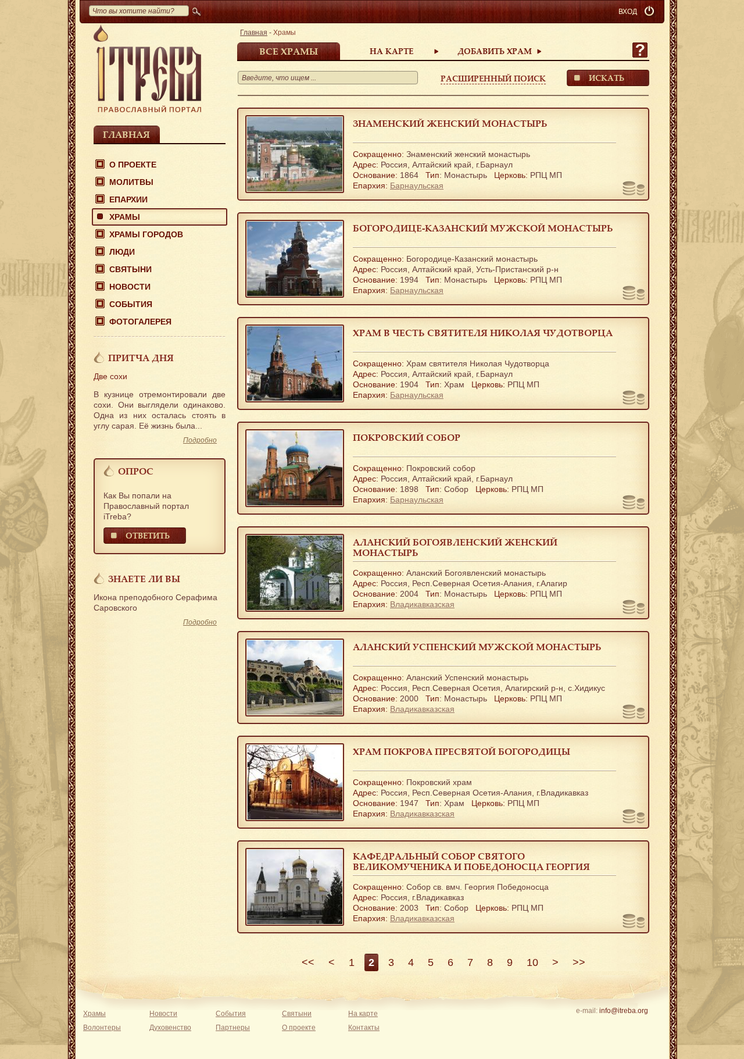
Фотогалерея (140, 321)
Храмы (124, 217)
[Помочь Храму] (634, 189)
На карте (391, 50)
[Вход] (650, 11)
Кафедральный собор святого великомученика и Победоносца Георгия (471, 861)
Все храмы (288, 51)
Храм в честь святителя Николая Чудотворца (483, 332)
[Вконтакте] (587, 1025)
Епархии (128, 199)
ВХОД (627, 12)
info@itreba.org (623, 1011)
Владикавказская (422, 604)
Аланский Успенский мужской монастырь (477, 646)
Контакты (364, 1028)
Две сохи (110, 376)
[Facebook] (605, 1025)
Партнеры (233, 1028)
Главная (126, 134)
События (130, 304)
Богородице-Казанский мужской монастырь (483, 228)
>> (579, 962)
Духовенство (170, 1028)
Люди (122, 251)
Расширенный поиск (493, 78)
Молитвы (131, 182)
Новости (130, 286)
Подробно (200, 440)
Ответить (148, 535)
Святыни (130, 269)
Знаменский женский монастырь (450, 123)
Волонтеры (102, 1028)
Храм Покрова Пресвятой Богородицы (461, 751)
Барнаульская (416, 185)
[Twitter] (623, 1025)
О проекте (132, 164)
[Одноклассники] (641, 1025)
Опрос (135, 471)
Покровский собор (406, 437)
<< (308, 962)
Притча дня (141, 357)
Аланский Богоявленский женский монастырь (455, 547)
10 (532, 962)
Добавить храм (494, 50)
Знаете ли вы (144, 578)
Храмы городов (146, 234)
